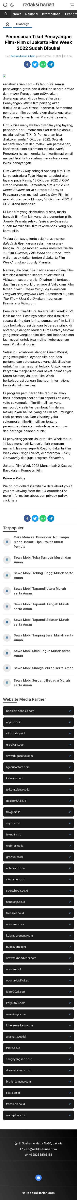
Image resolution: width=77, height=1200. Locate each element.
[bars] (70, 5)
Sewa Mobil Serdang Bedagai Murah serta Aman (42, 682)
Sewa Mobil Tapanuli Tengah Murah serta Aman (41, 606)
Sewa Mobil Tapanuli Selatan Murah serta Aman (41, 622)
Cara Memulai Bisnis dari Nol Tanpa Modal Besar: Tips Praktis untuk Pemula (41, 542)
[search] (5, 5)
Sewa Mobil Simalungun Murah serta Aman (42, 653)
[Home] (5, 14)
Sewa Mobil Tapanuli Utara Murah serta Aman (40, 591)
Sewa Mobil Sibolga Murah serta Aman (43, 668)
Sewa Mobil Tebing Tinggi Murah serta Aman (43, 575)
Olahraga (22, 24)
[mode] (12, 5)
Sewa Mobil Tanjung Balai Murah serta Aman (43, 637)
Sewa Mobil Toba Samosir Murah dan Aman (42, 559)
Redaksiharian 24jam (23, 56)
